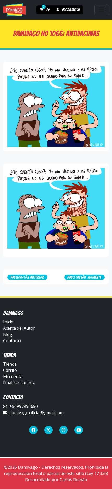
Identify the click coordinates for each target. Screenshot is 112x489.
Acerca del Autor (19, 328)
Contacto (12, 340)
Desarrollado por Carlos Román (56, 480)
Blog (7, 334)
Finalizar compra (19, 383)
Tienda (10, 364)
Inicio (8, 322)
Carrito (10, 370)
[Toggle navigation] (101, 10)
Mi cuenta (12, 376)
